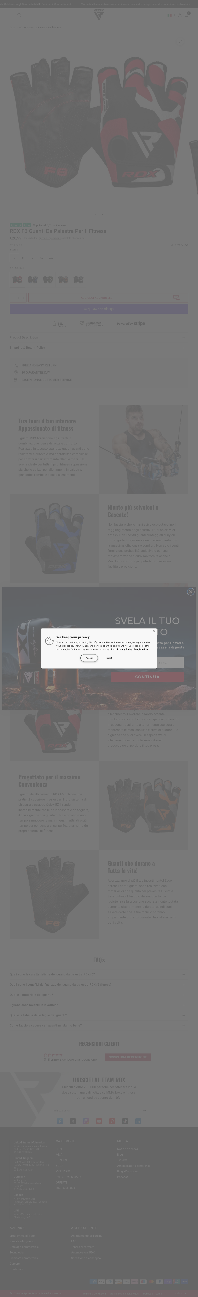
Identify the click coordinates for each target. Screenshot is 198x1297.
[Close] (154, 631)
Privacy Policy (124, 649)
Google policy (140, 649)
